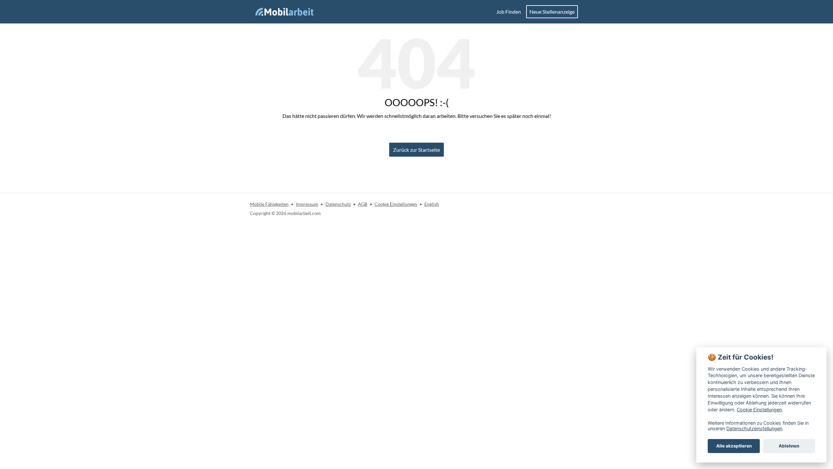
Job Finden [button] (508, 11)
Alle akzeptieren (734, 445)
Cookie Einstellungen (396, 204)
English (431, 204)
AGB (362, 204)
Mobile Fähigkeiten (269, 204)
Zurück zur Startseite (416, 150)
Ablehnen (789, 445)
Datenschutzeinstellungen (754, 428)
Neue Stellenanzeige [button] (552, 11)
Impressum (307, 204)
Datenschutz (338, 204)
